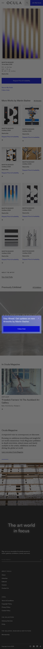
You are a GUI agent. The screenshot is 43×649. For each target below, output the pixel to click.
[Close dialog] (38, 318)
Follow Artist (21, 329)
